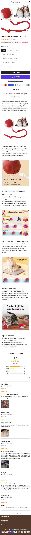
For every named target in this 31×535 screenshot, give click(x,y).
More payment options (15, 81)
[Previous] (2, 19)
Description (15, 89)
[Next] (29, 19)
